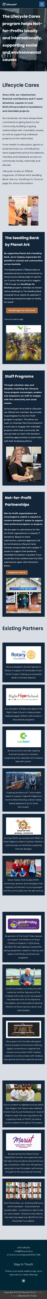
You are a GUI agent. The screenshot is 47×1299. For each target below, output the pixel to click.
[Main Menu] (42, 4)
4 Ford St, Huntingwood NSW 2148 (23, 1255)
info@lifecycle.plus (23, 1251)
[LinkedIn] (23, 1281)
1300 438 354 (23, 1247)
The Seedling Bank (13, 270)
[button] (22, 310)
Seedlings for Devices (31, 179)
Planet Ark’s (25, 253)
